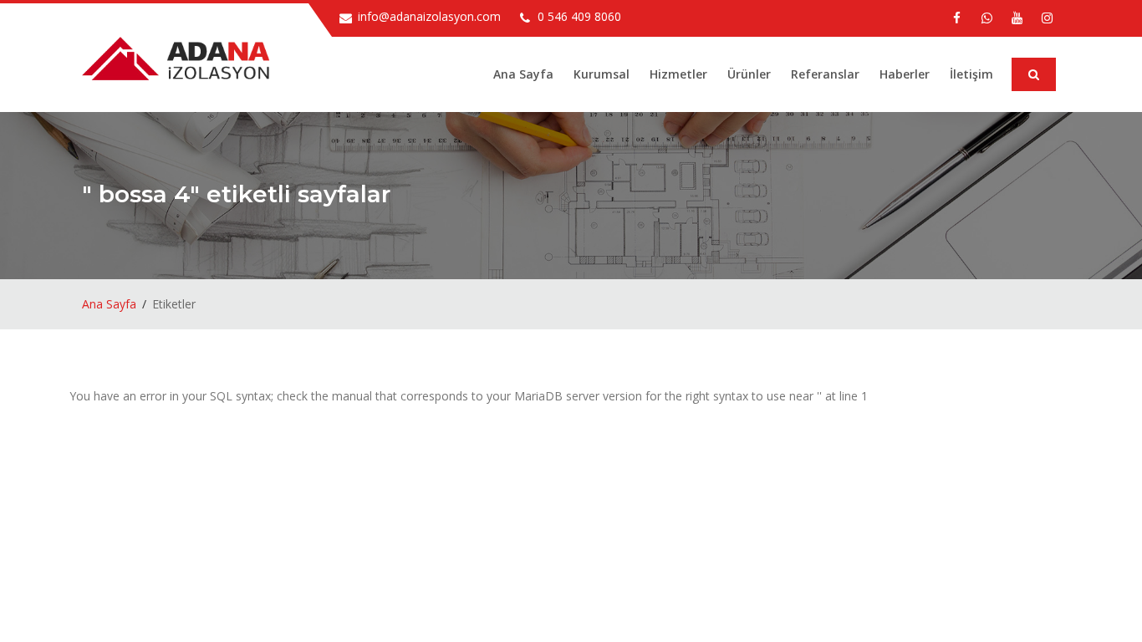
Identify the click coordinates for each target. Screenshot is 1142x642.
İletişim (971, 74)
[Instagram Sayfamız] (1046, 17)
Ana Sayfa (523, 74)
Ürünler (749, 74)
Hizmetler (678, 74)
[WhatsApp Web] (986, 17)
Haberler (904, 74)
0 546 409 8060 (579, 16)
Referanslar (825, 74)
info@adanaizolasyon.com (429, 16)
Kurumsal (602, 74)
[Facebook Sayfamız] (956, 17)
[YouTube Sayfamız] (1016, 17)
